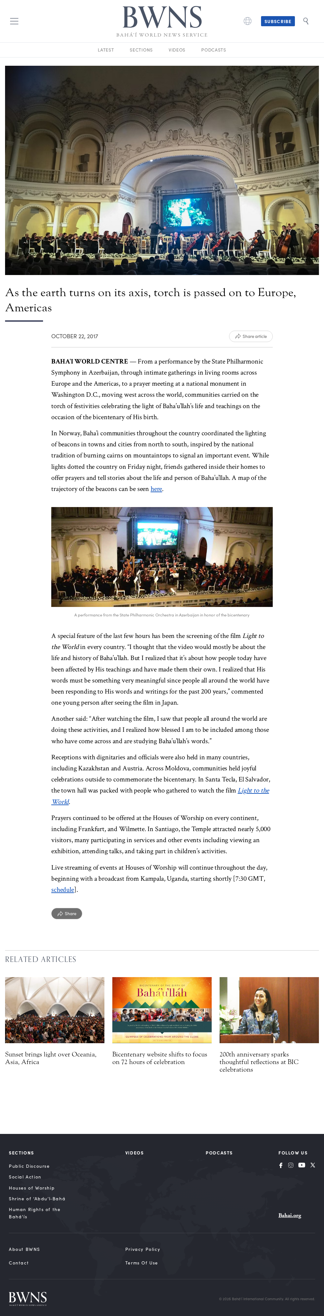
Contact (19, 1263)
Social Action (25, 1177)
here (156, 488)
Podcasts (213, 50)
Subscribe (278, 21)
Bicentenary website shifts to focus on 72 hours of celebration (159, 1058)
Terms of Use (141, 1263)
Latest (106, 50)
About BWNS (24, 1249)
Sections (141, 50)
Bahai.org (289, 1215)
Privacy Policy (142, 1249)
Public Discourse (29, 1166)
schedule (62, 889)
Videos (177, 50)
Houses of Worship (32, 1188)
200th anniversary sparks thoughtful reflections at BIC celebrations (259, 1061)
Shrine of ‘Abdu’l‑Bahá (37, 1199)
